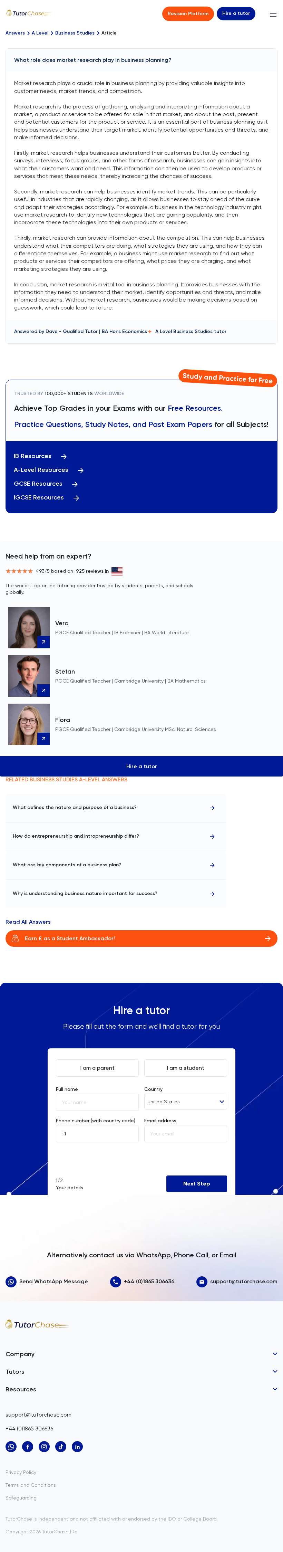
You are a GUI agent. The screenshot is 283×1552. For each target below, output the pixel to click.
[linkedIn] (77, 1446)
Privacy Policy (21, 1472)
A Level (40, 33)
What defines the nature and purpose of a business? (75, 807)
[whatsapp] (11, 1446)
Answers (15, 33)
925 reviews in (92, 571)
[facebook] (27, 1446)
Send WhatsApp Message (53, 1281)
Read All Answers (28, 922)
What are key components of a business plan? (67, 865)
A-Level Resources (41, 470)
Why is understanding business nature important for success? (85, 893)
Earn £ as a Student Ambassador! (70, 938)
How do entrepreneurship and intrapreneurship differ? (76, 836)
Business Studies (75, 33)
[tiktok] (60, 1446)
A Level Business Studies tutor (190, 331)
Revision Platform (188, 14)
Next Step (196, 1183)
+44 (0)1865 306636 (149, 1281)
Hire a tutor (236, 13)
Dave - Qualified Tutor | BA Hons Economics (96, 331)
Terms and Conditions (31, 1485)
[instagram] (44, 1446)
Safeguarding (21, 1498)
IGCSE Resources (39, 497)
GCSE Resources (38, 483)
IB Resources (32, 456)
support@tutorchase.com (243, 1281)
